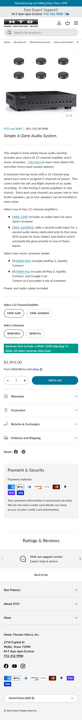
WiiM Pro (22, 271)
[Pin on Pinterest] (23, 452)
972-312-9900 (53, 14)
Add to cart (55, 380)
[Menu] (76, 23)
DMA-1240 (19, 216)
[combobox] (41, 32)
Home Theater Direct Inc (24, 710)
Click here (35, 162)
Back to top (41, 574)
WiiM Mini (23, 261)
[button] (67, 23)
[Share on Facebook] (16, 452)
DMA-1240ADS (23, 227)
